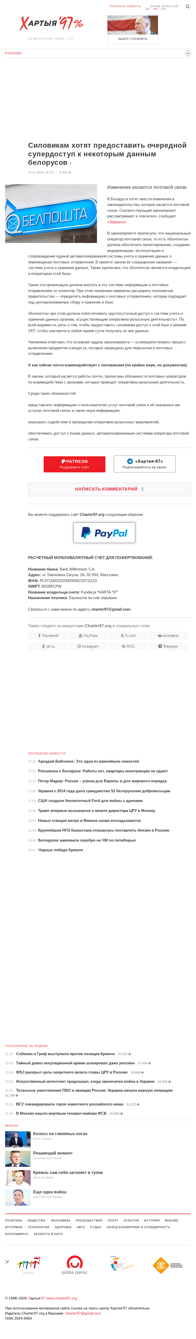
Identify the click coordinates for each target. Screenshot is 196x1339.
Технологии (39, 1227)
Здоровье (63, 1227)
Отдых (95, 1227)
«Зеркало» (116, 222)
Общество (36, 1220)
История (152, 1220)
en (163, 8)
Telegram (170, 646)
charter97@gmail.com (83, 1313)
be (148, 8)
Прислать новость (125, 6)
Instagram (90, 646)
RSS (130, 646)
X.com (130, 635)
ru (156, 8)
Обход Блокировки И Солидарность (138, 1227)
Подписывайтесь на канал (144, 464)
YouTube (90, 635)
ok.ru (50, 646)
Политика (13, 1220)
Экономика (60, 1220)
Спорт (113, 1220)
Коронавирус (17, 1234)
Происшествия (89, 1220)
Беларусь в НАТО (48, 1234)
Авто (81, 1227)
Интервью (14, 1227)
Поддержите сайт (74, 464)
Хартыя (51, 23)
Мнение (12, 1125)
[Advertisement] (98, 100)
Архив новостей (164, 6)
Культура (131, 1220)
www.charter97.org (61, 1298)
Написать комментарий (109, 489)
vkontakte (170, 635)
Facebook (50, 635)
